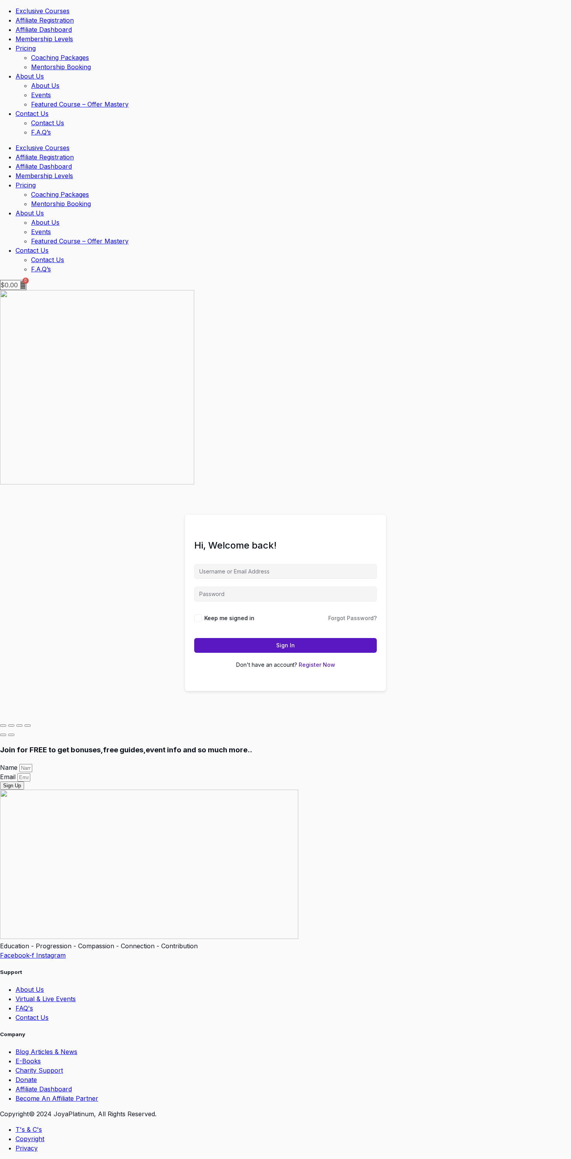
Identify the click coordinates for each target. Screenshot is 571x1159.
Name (9, 767)
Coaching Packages (60, 57)
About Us (30, 76)
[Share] (19, 725)
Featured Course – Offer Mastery (80, 104)
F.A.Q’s (41, 132)
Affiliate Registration (45, 20)
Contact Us (32, 113)
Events (41, 95)
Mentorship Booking (61, 67)
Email (8, 777)
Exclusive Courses (43, 11)
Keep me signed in (229, 618)
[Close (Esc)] (27, 725)
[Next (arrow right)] (11, 735)
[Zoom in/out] (3, 725)
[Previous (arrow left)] (3, 735)
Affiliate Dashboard (44, 29)
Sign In (285, 645)
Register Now (317, 664)
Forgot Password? (352, 618)
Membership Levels (44, 39)
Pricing (26, 48)
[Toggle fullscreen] (11, 725)
